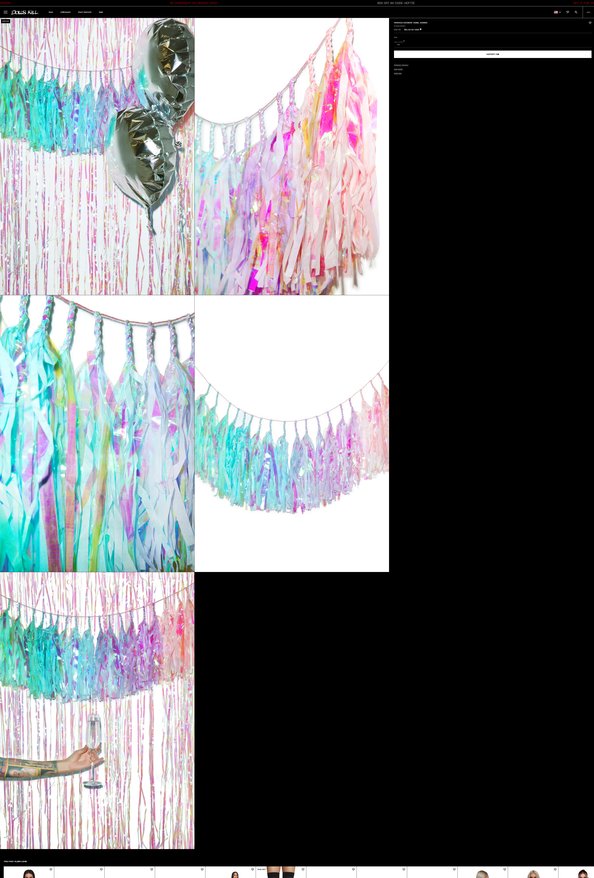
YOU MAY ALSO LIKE (15, 861)
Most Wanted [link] (84, 12)
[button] (193, 3)
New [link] (51, 12)
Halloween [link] (65, 12)
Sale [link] (101, 12)
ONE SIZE (398, 42)
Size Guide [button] (398, 69)
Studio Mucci (399, 26)
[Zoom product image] (97, 156)
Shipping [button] (398, 73)
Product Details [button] (401, 65)
